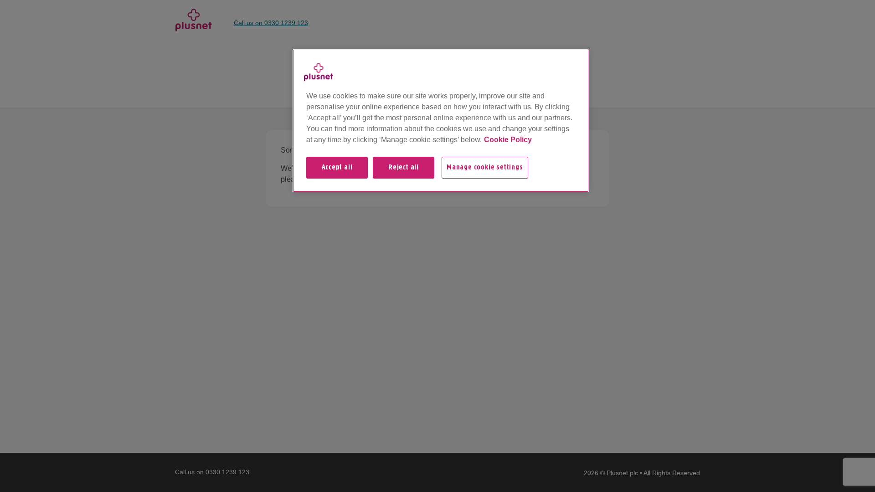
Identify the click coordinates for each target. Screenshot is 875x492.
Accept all (337, 167)
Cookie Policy (508, 140)
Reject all (403, 167)
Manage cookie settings (485, 167)
